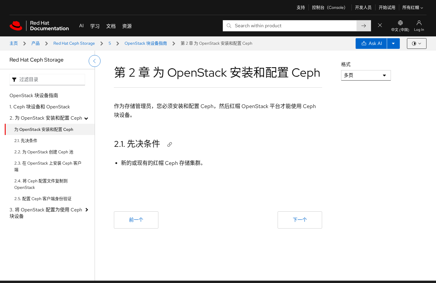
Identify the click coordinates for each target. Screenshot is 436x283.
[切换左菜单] (95, 61)
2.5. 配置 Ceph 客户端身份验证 (42, 198)
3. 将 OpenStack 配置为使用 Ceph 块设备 (45, 213)
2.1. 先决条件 (25, 140)
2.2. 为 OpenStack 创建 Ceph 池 (43, 152)
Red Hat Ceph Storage (74, 43)
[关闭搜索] (380, 25)
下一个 (300, 220)
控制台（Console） (330, 7)
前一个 (136, 220)
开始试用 (387, 7)
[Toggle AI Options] (393, 43)
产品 (35, 43)
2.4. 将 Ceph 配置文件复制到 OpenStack (41, 184)
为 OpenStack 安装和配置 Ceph (43, 129)
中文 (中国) (400, 30)
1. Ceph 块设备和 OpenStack (39, 107)
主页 (13, 43)
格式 (346, 64)
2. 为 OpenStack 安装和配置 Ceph (45, 118)
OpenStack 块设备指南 (146, 43)
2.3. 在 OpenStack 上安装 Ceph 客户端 (48, 166)
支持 (301, 7)
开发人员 (363, 7)
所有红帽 (410, 7)
